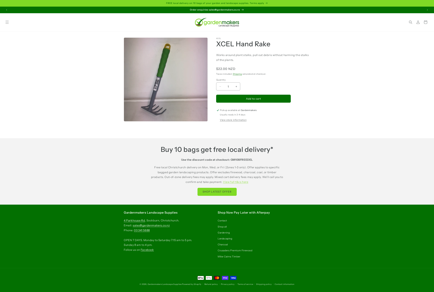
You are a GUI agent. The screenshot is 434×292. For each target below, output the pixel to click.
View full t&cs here (235, 182)
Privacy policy (228, 284)
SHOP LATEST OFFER (217, 191)
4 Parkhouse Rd (134, 220)
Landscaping (225, 238)
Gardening (224, 232)
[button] (7, 22)
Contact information (284, 284)
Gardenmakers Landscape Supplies (165, 284)
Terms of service (245, 284)
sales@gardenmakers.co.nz (151, 225)
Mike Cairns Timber (229, 256)
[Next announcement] (427, 10)
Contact (222, 220)
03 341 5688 (142, 230)
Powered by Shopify (191, 284)
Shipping (237, 74)
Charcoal (223, 244)
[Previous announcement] (6, 10)
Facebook (147, 250)
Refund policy (211, 284)
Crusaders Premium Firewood (235, 250)
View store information (233, 119)
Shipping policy (264, 284)
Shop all (222, 226)
